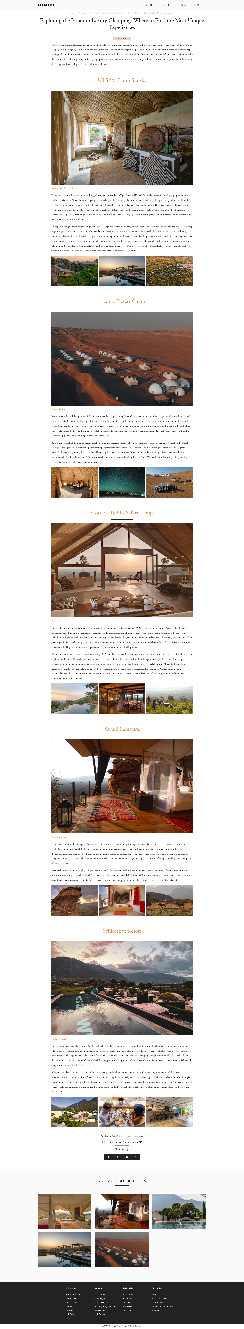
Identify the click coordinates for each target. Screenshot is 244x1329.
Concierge (99, 1298)
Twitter (126, 1302)
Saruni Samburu (122, 729)
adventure (131, 59)
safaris (98, 227)
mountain (104, 1051)
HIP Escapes (100, 1314)
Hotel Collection (74, 1294)
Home (71, 13)
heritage (55, 448)
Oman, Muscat (58, 409)
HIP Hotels (71, 1288)
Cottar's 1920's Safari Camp (122, 513)
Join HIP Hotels (159, 1298)
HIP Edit (70, 1314)
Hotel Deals (71, 1298)
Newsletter (99, 1294)
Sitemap (156, 1310)
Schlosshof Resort (122, 931)
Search (198, 5)
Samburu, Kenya (59, 837)
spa (107, 1072)
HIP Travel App (101, 1302)
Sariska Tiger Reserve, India (64, 188)
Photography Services (105, 1306)
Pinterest (127, 1306)
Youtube (127, 1310)
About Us (156, 1294)
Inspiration (71, 1302)
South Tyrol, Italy (59, 1039)
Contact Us (157, 1302)
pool (78, 246)
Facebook (128, 1298)
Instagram (128, 1294)
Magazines (99, 1310)
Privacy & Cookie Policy (163, 1306)
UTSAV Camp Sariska (122, 80)
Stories (165, 5)
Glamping (56, 45)
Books (182, 5)
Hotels (148, 5)
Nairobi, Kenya (58, 621)
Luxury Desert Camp (122, 301)
